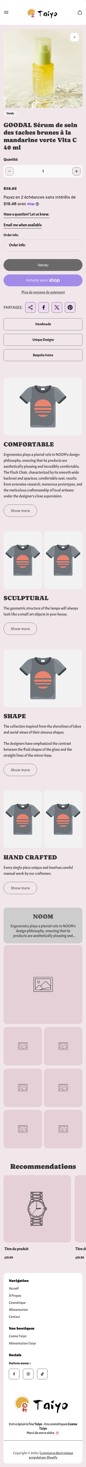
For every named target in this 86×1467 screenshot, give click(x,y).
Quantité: (11, 159)
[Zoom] (74, 37)
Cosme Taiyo (17, 1336)
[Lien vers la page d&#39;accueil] (43, 1402)
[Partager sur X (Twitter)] (57, 307)
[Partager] (30, 307)
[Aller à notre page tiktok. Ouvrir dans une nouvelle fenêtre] (42, 1374)
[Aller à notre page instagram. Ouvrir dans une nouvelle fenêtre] (28, 1374)
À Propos (15, 1295)
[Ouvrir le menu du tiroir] (6, 12)
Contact (14, 1317)
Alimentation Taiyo (22, 1343)
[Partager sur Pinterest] (70, 307)
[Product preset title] (37, 1208)
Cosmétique (17, 1303)
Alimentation (18, 1310)
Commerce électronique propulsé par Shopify (51, 1455)
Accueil (14, 1288)
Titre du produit (16, 1248)
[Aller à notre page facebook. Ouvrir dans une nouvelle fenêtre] (14, 1374)
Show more (20, 510)
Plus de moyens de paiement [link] (43, 292)
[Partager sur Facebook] (43, 307)
